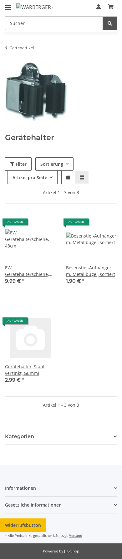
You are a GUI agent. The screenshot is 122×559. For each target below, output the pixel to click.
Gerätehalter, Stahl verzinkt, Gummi (24, 370)
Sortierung (51, 164)
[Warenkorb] (110, 7)
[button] (98, 7)
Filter (20, 164)
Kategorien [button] (19, 436)
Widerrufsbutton (23, 525)
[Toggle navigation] (8, 5)
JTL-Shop (71, 551)
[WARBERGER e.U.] (34, 7)
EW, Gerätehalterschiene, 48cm (27, 271)
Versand (75, 535)
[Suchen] (110, 23)
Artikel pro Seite (30, 177)
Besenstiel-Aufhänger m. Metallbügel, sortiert (90, 271)
